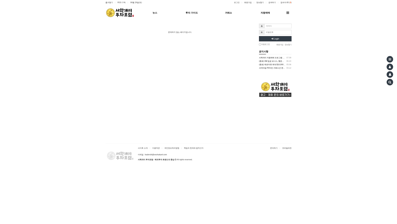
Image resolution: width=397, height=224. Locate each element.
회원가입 (248, 2)
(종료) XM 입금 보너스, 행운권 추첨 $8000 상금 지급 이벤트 (275, 61)
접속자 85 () (286, 2)
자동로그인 (265, 44)
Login (276, 38)
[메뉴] (390, 59)
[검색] (390, 82)
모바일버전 (287, 148)
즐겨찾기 (109, 2)
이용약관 (156, 148)
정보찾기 (260, 2)
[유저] (390, 67)
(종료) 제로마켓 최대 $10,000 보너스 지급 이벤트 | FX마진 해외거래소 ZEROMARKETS (275, 64)
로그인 (237, 2)
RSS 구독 (122, 2)
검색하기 (272, 2)
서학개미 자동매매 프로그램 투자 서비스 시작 (275, 58)
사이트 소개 (143, 148)
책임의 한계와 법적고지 (193, 148)
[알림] (390, 74)
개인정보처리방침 (171, 148)
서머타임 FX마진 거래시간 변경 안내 (275, 68)
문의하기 (274, 148)
